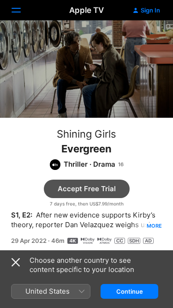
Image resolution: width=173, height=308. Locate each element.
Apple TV (86, 10)
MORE (154, 226)
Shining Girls (86, 134)
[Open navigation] (22, 10)
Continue (129, 291)
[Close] (16, 262)
